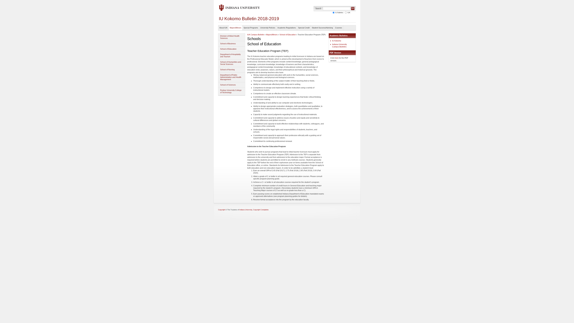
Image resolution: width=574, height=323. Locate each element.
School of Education (228, 49)
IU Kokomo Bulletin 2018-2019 (249, 18)
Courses (338, 28)
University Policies (267, 28)
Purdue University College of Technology (231, 91)
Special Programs (251, 28)
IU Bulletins (338, 12)
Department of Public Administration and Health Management (230, 77)
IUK (348, 12)
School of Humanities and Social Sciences (230, 63)
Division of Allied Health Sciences (229, 37)
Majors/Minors (235, 28)
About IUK (223, 28)
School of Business (228, 44)
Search (318, 8)
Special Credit (304, 28)
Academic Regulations (286, 28)
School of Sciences (228, 85)
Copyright (221, 210)
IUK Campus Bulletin (255, 35)
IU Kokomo (336, 41)
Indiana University (245, 210)
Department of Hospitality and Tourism (230, 55)
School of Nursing (227, 70)
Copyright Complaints (261, 210)
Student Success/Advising (322, 28)
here (337, 58)
